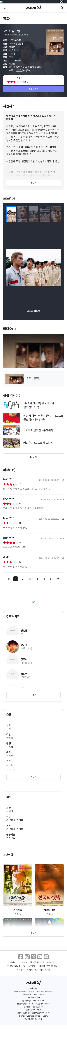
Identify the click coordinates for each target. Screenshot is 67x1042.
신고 (62, 480)
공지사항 (13, 962)
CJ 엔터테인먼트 (14, 820)
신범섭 (9, 746)
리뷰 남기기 (33, 89)
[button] (57, 215)
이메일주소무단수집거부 (47, 966)
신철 (8, 729)
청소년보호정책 (29, 966)
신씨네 (9, 811)
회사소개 (23, 962)
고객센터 (50, 962)
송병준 (9, 755)
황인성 (12, 67)
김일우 (19, 70)
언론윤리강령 (32, 970)
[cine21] (33, 8)
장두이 (31, 67)
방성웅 (12, 64)
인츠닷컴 (10, 838)
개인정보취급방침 (13, 966)
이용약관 (20, 970)
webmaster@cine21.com (37, 1016)
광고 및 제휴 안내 (37, 962)
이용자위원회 (45, 970)
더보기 (33, 183)
